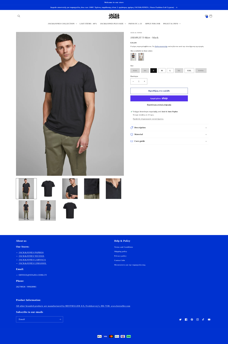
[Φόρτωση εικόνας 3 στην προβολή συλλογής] (70, 188)
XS (145, 71)
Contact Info (119, 260)
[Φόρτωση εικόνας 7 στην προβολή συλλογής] (48, 210)
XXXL (201, 71)
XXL (189, 71)
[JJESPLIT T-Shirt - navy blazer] (133, 57)
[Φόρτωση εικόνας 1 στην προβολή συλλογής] (26, 188)
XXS (135, 71)
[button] (19, 16)
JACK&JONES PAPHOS (31, 252)
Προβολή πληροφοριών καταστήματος (148, 119)
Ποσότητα (134, 76)
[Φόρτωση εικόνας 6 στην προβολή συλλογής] (26, 210)
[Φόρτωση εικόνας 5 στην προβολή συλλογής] (113, 188)
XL (179, 71)
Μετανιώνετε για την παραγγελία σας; (130, 265)
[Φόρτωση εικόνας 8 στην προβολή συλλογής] (70, 210)
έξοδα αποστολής (161, 46)
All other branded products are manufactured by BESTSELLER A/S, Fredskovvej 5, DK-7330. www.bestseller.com (73, 306)
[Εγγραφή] (60, 319)
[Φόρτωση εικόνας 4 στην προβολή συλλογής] (91, 188)
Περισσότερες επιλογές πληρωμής (159, 105)
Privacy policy (120, 256)
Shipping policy (120, 251)
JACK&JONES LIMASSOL (33, 263)
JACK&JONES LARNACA (32, 260)
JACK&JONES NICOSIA (31, 256)
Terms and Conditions (123, 247)
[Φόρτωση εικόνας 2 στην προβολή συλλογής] (48, 188)
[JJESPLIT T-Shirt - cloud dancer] (141, 57)
